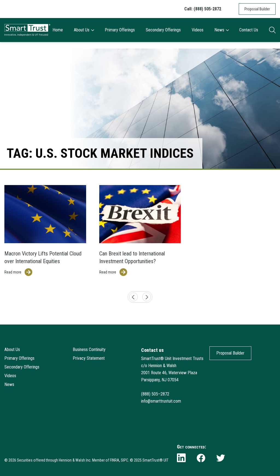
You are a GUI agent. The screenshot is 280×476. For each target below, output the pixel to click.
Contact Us (248, 29)
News (219, 29)
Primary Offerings (120, 29)
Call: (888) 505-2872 (202, 8)
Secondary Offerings (163, 29)
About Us (81, 29)
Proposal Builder (257, 9)
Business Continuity (89, 349)
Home (57, 29)
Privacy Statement (89, 358)
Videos (197, 29)
